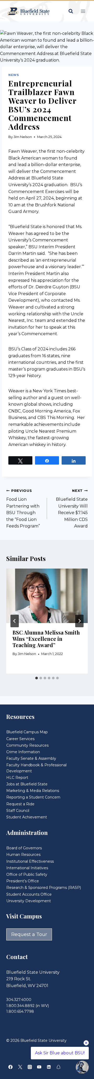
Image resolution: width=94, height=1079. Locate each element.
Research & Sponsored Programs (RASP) (43, 887)
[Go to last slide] (14, 621)
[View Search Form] (70, 11)
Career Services (20, 738)
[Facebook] (10, 1067)
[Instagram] (30, 1067)
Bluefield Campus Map (27, 732)
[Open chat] (82, 1067)
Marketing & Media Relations (32, 790)
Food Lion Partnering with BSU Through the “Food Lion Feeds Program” (23, 509)
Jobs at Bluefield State (27, 784)
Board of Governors (24, 848)
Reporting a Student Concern (33, 797)
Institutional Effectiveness (30, 861)
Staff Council (17, 810)
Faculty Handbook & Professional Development (36, 768)
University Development (28, 901)
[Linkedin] (49, 1067)
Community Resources (27, 745)
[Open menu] (83, 11)
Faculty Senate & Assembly (31, 758)
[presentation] (47, 596)
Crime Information (23, 752)
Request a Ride (20, 804)
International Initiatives (27, 868)
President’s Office (22, 881)
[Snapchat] (58, 1067)
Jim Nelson (23, 137)
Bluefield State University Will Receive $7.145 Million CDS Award (72, 509)
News (13, 75)
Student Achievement (26, 817)
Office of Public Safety (26, 874)
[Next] (79, 621)
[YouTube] (39, 1067)
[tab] (36, 678)
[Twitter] (20, 1067)
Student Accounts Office (29, 894)
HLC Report (17, 777)
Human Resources (23, 854)
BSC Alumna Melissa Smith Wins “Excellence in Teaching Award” (46, 638)
